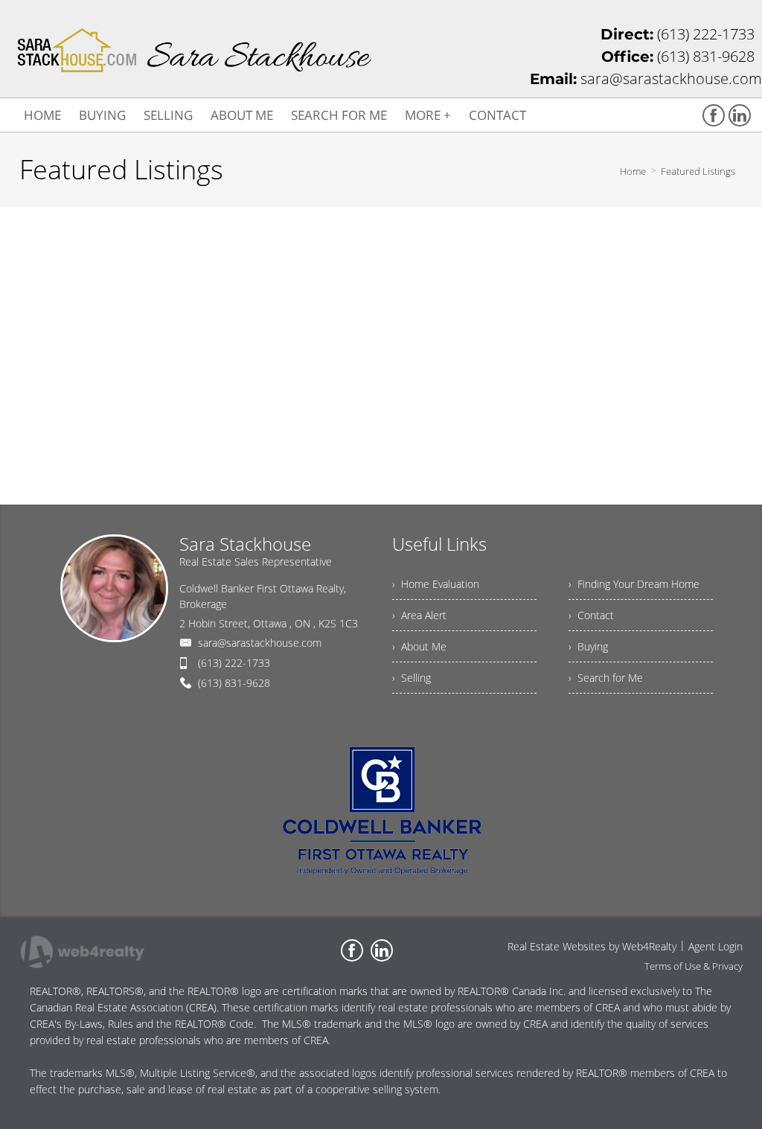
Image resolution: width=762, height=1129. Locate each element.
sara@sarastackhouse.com (259, 643)
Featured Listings (698, 171)
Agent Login (715, 946)
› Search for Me (606, 678)
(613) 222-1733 (234, 663)
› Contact (591, 615)
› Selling (411, 678)
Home (633, 171)
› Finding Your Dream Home (634, 584)
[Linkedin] (740, 115)
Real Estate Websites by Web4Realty (592, 946)
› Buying (588, 646)
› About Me (419, 646)
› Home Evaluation (435, 584)
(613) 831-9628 (234, 683)
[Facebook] (713, 115)
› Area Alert (419, 615)
